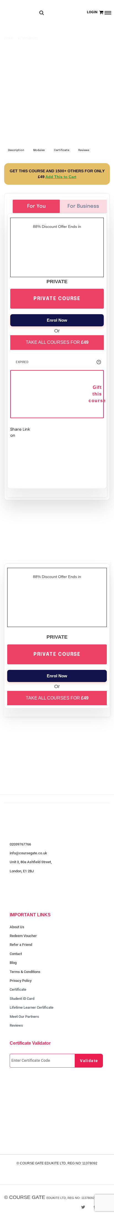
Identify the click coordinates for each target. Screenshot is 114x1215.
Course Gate (27, 1197)
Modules (39, 150)
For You (36, 206)
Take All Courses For (57, 342)
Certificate (61, 150)
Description (16, 150)
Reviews (83, 150)
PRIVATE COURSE (57, 298)
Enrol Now (57, 320)
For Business (83, 206)
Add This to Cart (60, 177)
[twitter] (83, 1207)
